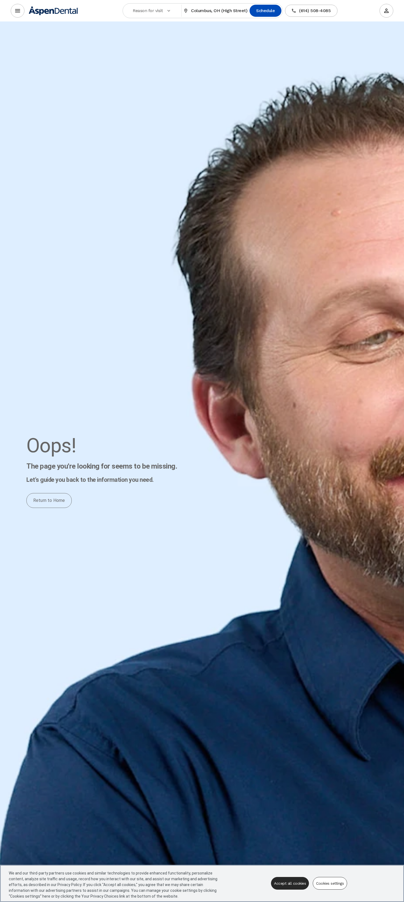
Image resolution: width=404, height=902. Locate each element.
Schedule (265, 10)
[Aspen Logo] (53, 10)
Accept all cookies (290, 883)
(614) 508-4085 (315, 10)
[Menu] (17, 11)
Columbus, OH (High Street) (219, 10)
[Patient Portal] (386, 11)
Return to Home (49, 500)
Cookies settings (330, 883)
